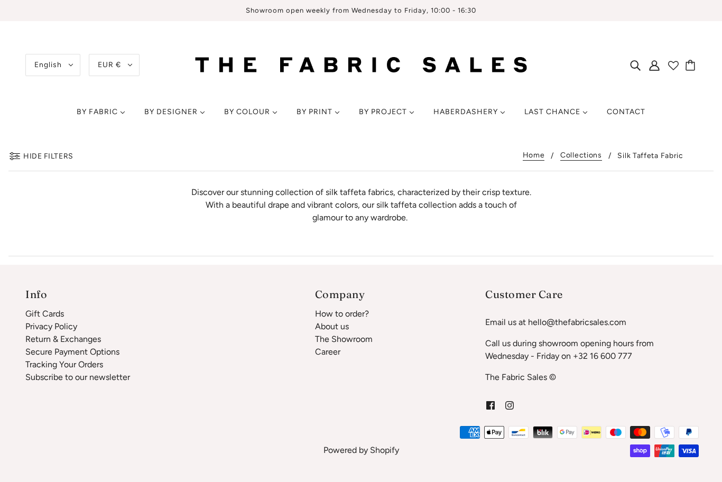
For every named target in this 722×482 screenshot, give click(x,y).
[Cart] (692, 65)
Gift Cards (44, 314)
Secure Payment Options (72, 352)
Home (534, 156)
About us (332, 326)
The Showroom (344, 339)
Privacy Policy (51, 326)
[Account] (654, 65)
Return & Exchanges (63, 339)
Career (327, 352)
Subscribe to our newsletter (77, 377)
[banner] (361, 64)
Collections (581, 156)
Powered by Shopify (361, 450)
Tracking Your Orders (64, 364)
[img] (635, 65)
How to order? (342, 314)
